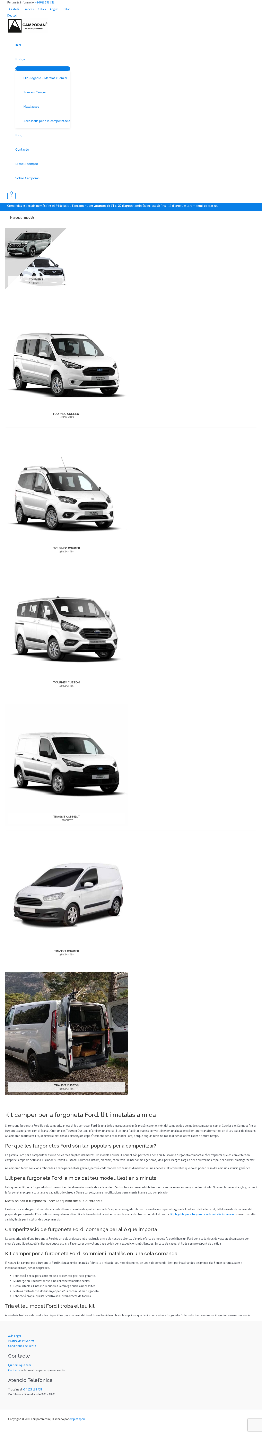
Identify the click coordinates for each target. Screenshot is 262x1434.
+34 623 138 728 (44, 2)
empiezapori (77, 1419)
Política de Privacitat (21, 1341)
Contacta (14, 1370)
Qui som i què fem (19, 1365)
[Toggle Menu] (42, 68)
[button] (26, 59)
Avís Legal (14, 1336)
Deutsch (12, 15)
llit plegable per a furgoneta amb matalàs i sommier (202, 1214)
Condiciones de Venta (22, 1346)
